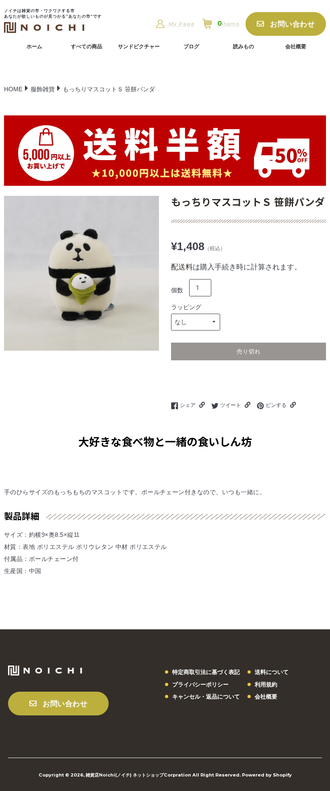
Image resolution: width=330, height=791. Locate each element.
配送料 (182, 267)
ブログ (191, 46)
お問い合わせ (292, 24)
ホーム (34, 46)
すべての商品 (86, 46)
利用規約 (266, 684)
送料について (272, 672)
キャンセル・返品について (206, 696)
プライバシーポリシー (200, 684)
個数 (177, 290)
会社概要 (295, 46)
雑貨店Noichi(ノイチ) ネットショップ (125, 775)
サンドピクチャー (139, 46)
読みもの (243, 46)
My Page (181, 24)
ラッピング (186, 307)
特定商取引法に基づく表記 (206, 672)
